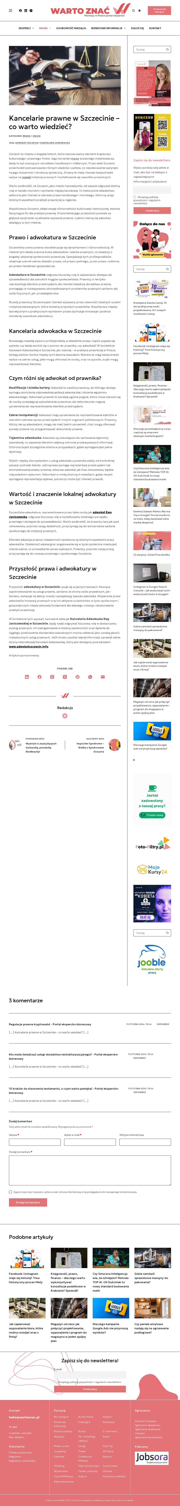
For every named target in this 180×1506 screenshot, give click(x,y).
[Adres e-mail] (103, 677)
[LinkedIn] (25, 10)
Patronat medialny (145, 1421)
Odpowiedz (163, 1024)
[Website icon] (65, 715)
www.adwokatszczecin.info (28, 646)
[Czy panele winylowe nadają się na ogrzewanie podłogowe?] (152, 1308)
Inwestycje (109, 1422)
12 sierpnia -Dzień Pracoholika (151, 554)
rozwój (26, 177)
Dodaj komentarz (20, 1152)
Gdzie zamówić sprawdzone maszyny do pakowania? (151, 1278)
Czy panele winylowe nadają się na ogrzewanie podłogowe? (151, 1328)
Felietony (59, 1456)
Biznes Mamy (85, 1416)
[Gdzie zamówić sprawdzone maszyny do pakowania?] (152, 1258)
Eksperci (25, 28)
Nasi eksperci (16, 1437)
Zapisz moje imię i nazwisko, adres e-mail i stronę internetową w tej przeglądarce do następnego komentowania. (75, 1192)
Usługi (37, 136)
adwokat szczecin (26, 142)
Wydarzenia (61, 1471)
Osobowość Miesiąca (71, 28)
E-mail (58, 1369)
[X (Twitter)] (65, 677)
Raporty (107, 1456)
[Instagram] (31, 10)
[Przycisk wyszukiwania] (167, 49)
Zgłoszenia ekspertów (147, 1425)
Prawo (82, 1451)
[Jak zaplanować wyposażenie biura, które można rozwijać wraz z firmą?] (27, 1308)
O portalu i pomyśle (20, 1433)
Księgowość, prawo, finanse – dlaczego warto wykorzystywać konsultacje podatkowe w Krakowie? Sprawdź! (68, 1282)
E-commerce (110, 1431)
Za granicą (60, 1451)
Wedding (59, 1465)
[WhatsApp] (90, 677)
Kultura (82, 1476)
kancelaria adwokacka (55, 142)
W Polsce (108, 1451)
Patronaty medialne (114, 1476)
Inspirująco (84, 1422)
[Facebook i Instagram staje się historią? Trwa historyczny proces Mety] (27, 1258)
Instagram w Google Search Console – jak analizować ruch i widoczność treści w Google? (152, 590)
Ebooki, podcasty (88, 1471)
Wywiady (59, 1436)
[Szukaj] (133, 10)
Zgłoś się (137, 28)
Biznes (82, 1431)
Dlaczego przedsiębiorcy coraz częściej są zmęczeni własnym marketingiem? (152, 432)
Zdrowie (107, 1471)
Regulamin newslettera (22, 1460)
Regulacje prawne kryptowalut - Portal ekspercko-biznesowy (50, 1024)
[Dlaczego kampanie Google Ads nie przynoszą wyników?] (111, 1308)
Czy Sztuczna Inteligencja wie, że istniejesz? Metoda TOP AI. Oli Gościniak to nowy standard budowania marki (111, 1282)
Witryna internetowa (131, 1135)
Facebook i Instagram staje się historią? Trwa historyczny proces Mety (151, 350)
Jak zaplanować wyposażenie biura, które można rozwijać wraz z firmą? (150, 666)
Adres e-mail (73, 1135)
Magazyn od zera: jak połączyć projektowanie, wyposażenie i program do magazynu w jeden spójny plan (69, 1332)
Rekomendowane (64, 1481)
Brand (43, 28)
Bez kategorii (61, 1416)
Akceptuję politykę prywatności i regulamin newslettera (146, 200)
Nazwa (14, 1135)
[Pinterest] (77, 677)
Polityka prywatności (20, 1452)
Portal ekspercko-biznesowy (90, 1500)
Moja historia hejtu (88, 1465)
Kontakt (155, 28)
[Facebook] (20, 10)
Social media (110, 1465)
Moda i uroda (61, 1446)
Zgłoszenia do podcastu (148, 1437)
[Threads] (52, 677)
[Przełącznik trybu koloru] (139, 10)
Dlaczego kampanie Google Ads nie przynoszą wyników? (110, 1328)
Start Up (108, 1446)
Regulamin (15, 1456)
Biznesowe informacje (106, 28)
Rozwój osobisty (63, 1431)
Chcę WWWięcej (63, 1476)
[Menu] (10, 10)
